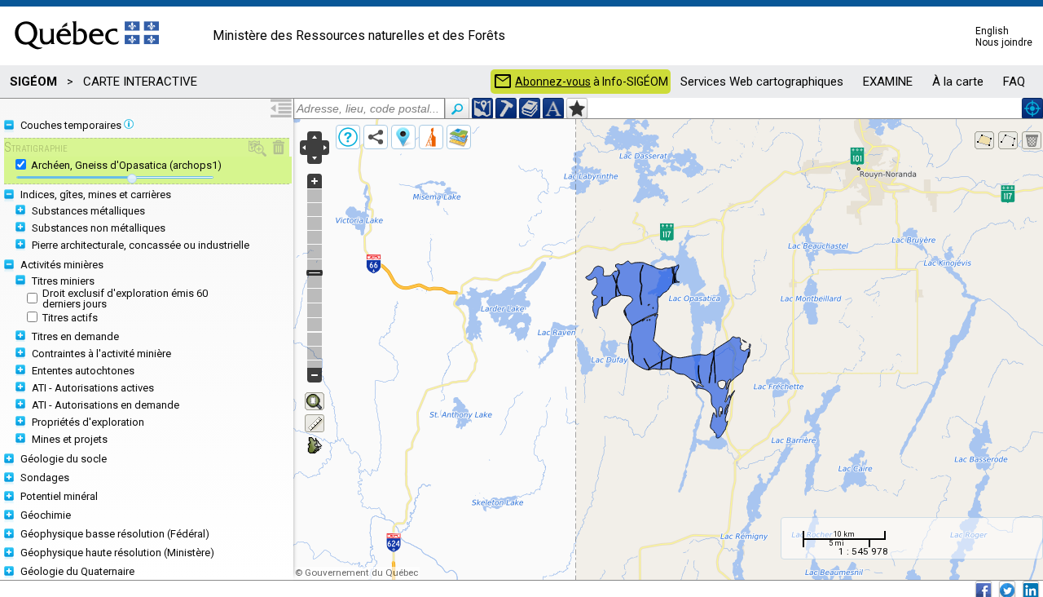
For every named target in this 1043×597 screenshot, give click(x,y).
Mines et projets (70, 439)
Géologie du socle (63, 458)
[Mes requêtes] (431, 137)
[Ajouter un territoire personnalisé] (577, 108)
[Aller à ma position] (1032, 108)
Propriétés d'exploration (88, 422)
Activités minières (61, 264)
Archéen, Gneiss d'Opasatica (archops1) (126, 165)
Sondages (44, 477)
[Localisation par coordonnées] (482, 108)
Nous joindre (1003, 42)
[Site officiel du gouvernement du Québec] (87, 54)
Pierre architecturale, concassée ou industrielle (140, 245)
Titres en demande (75, 336)
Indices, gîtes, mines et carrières (95, 194)
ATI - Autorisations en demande (105, 405)
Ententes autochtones (83, 370)
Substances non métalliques (98, 228)
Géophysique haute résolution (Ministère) (117, 552)
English (992, 31)
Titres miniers (63, 281)
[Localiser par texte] (553, 108)
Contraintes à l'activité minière (101, 353)
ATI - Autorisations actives (93, 388)
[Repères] (403, 137)
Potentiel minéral (59, 496)
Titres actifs (70, 317)
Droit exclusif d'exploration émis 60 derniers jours (125, 298)
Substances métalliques (88, 211)
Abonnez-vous (553, 81)
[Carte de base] (459, 137)
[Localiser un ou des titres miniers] (506, 108)
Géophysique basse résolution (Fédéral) (114, 533)
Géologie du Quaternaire (77, 571)
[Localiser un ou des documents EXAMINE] (529, 108)
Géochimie (45, 515)
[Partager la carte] (375, 137)
